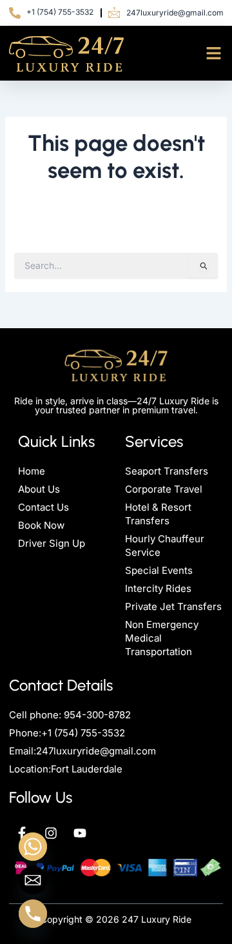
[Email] (33, 880)
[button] (214, 53)
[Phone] (33, 914)
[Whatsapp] (33, 846)
